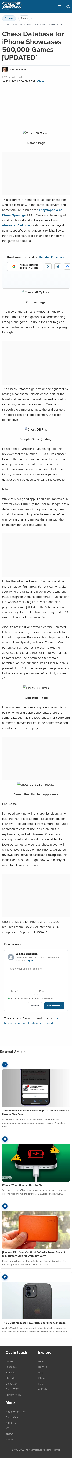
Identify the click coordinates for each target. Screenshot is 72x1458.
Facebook (11, 1367)
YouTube (10, 1372)
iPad (40, 1383)
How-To (42, 1367)
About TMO (12, 1389)
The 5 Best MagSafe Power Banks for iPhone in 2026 (34, 1323)
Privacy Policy (13, 1395)
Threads (10, 1378)
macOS (10, 1434)
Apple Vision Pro (15, 1411)
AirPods (42, 1389)
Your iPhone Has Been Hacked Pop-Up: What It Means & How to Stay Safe (35, 1112)
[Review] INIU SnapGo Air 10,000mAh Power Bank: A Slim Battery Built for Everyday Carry (33, 1254)
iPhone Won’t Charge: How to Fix (22, 1185)
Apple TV (11, 1423)
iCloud (9, 1439)
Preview (35, 1005)
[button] (59, 6)
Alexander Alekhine (16, 225)
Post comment (54, 1005)
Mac (40, 1372)
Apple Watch (13, 1417)
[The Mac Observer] (11, 6)
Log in (30, 960)
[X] (48, 266)
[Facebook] (67, 266)
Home (11, 18)
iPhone (24, 18)
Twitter (9, 1361)
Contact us (12, 1383)
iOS (8, 1428)
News (41, 1361)
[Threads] (57, 266)
